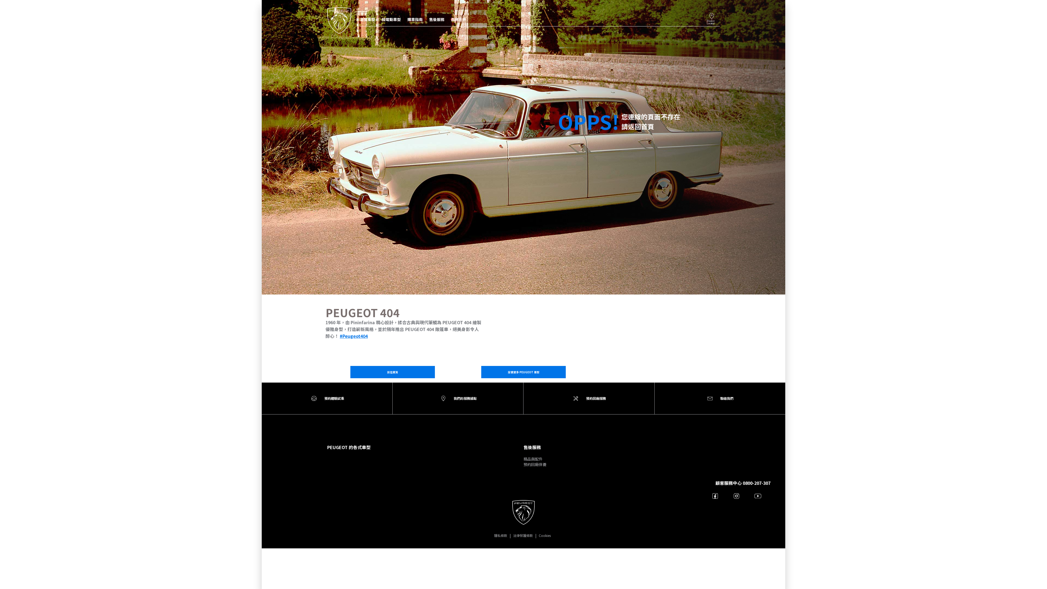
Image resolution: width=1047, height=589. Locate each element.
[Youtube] (758, 496)
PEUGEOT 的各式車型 (349, 447)
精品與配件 (533, 459)
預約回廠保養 (535, 464)
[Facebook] (715, 496)
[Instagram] (736, 496)
